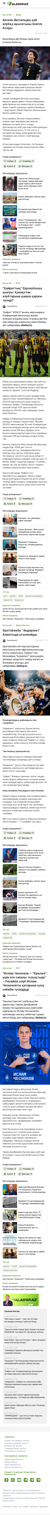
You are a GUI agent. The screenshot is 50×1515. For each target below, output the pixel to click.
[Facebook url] (6, 1480)
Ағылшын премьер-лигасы (16, 1443)
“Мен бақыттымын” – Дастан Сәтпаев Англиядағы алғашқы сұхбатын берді (20, 1320)
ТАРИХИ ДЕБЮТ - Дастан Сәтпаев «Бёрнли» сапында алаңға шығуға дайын (23, 1417)
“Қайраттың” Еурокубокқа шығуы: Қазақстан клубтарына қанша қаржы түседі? (22, 947)
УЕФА (20, 596)
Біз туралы (23, 1507)
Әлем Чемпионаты (12, 1464)
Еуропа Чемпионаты (13, 1467)
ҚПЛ (5, 596)
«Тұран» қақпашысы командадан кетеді (20, 273)
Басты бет (7, 15)
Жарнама (43, 1507)
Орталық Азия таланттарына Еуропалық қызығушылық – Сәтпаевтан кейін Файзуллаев (24, 1396)
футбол (13, 596)
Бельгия (42, 934)
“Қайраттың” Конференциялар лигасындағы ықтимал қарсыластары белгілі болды (23, 1372)
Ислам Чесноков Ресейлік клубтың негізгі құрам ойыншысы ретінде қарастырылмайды (23, 1288)
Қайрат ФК (8, 600)
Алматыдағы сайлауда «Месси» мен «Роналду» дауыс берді (24, 1406)
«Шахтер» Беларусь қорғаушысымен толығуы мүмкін (22, 263)
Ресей (14, 1266)
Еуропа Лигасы (11, 1462)
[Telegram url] (25, 1480)
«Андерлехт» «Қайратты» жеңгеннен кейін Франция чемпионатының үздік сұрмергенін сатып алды (23, 1384)
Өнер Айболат (12, 306)
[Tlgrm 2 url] (38, 1480)
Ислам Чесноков (10, 1270)
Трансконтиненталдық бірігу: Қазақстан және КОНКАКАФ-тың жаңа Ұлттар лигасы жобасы (24, 1330)
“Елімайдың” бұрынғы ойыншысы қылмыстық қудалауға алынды (23, 1351)
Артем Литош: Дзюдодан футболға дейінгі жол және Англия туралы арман (25, 610)
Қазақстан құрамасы (34, 596)
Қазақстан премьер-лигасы (16, 1440)
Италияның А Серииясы (15, 1451)
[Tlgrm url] (32, 1480)
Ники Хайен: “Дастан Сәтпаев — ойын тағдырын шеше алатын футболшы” (25, 1341)
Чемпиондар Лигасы (13, 1459)
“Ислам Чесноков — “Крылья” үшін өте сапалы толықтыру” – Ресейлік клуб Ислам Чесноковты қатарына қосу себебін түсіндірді (23, 959)
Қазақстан (19, 600)
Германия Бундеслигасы (15, 1448)
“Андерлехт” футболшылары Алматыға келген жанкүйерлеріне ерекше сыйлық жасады (24, 1362)
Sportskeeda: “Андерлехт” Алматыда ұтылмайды (23, 619)
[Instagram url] (13, 1480)
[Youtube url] (19, 1480)
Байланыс (34, 1507)
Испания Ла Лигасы (13, 1446)
